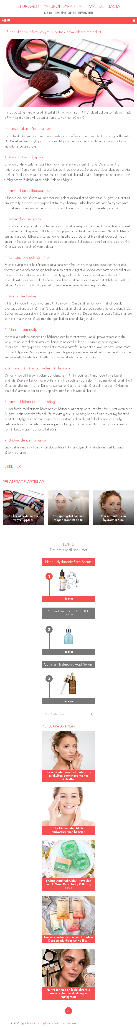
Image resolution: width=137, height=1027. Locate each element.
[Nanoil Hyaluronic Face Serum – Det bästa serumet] (68, 580)
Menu (6, 21)
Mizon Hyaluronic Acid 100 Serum (68, 613)
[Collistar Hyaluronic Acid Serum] (68, 683)
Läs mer (68, 599)
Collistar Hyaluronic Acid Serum (68, 664)
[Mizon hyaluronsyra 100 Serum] (68, 634)
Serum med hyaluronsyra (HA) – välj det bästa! (68, 6)
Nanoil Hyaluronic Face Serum (68, 561)
